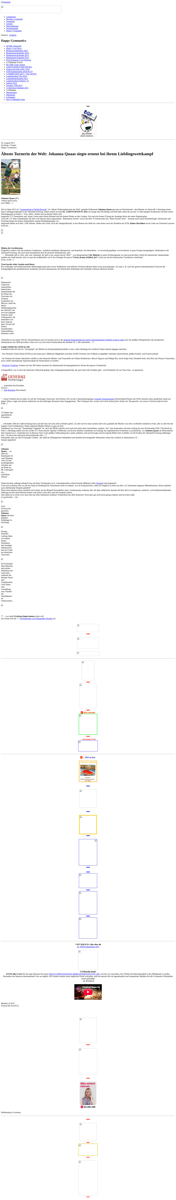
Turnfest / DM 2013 (14, 85)
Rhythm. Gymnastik (14, 19)
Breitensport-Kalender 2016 (17, 53)
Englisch (12, 35)
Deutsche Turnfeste (10, 365)
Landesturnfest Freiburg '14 (17, 81)
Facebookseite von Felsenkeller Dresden (36, 618)
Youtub (99, 483)
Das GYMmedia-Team (15, 99)
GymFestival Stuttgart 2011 (17, 88)
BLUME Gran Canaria (15, 65)
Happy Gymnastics (14, 31)
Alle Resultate (9, 390)
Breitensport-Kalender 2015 (17, 55)
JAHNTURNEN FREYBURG (19, 67)
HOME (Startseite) (14, 46)
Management (11, 92)
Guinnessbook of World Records (33, 209)
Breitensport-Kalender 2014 (17, 58)
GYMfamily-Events (14, 62)
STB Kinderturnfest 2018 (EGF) (19, 72)
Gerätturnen (11, 17)
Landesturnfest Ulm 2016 (16, 76)
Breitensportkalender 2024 (17, 51)
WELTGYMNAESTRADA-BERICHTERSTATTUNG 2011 (74, 974)
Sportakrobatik (12, 28)
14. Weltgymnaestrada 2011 (88, 947)
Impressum (10, 95)
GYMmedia (11, 90)
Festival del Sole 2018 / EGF (18, 69)
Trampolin (10, 21)
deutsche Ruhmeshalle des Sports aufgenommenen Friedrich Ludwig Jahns (94, 340)
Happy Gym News (14, 48)
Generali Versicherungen (104, 399)
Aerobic (9, 24)
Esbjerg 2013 (11, 83)
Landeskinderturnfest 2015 (17, 78)
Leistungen (10, 97)
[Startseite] (5, 2)
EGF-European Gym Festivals (18, 60)
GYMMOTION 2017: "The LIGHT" (21, 74)
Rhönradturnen (12, 26)
